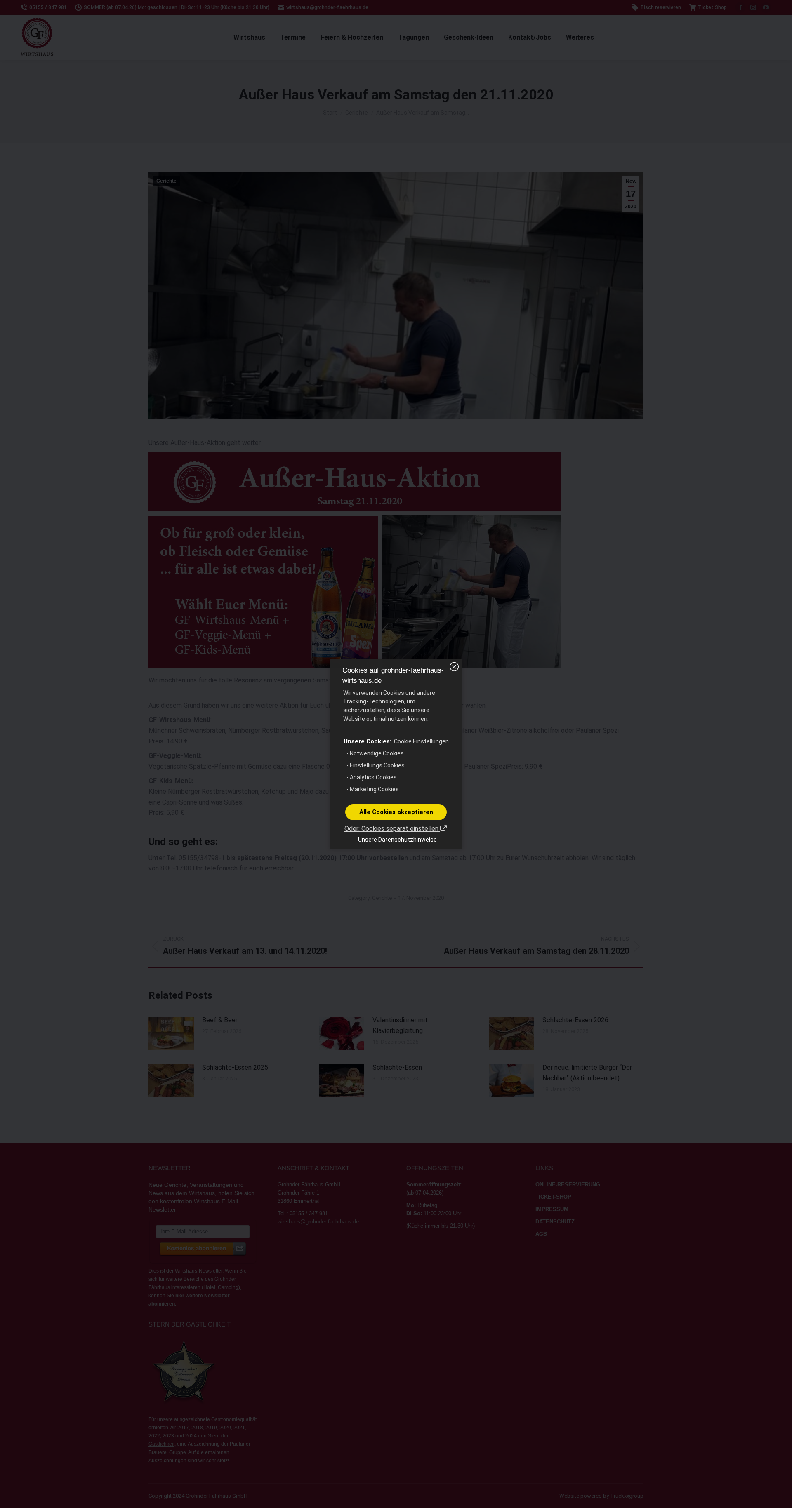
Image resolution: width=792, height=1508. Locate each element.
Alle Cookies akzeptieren (396, 812)
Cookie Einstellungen (421, 741)
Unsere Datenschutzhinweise (397, 839)
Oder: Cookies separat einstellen (392, 829)
